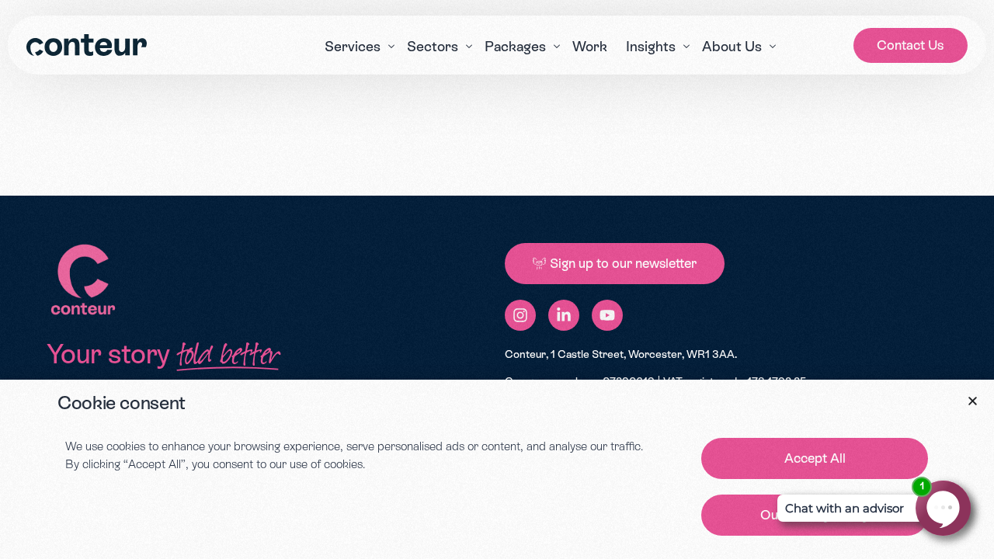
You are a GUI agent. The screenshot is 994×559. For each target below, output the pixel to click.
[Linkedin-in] (563, 315)
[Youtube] (607, 315)
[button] (972, 401)
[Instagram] (520, 315)
